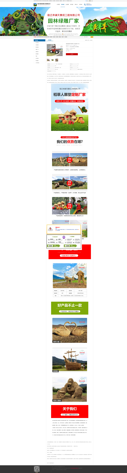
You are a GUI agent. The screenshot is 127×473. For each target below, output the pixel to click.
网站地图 (65, 469)
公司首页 (58, 4)
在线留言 (71, 54)
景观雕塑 (37, 60)
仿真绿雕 (37, 58)
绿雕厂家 (37, 49)
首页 (88, 40)
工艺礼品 (70, 46)
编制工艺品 (74, 46)
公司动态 (80, 4)
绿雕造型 (37, 51)
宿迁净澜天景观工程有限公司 (74, 468)
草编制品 (77, 46)
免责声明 (59, 469)
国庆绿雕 (37, 47)
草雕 (36, 56)
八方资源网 (56, 469)
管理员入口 (62, 469)
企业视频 (67, 4)
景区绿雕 (37, 42)
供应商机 (62, 4)
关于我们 (71, 4)
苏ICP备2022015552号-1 (67, 468)
